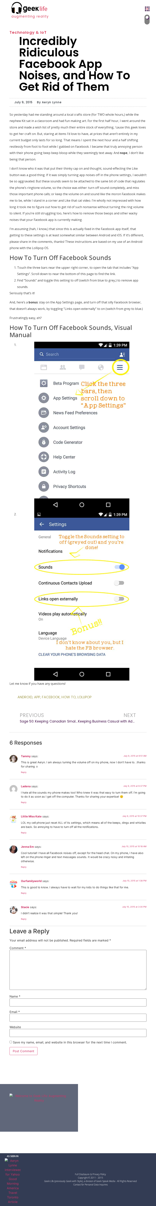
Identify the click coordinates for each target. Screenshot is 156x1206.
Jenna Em (27, 846)
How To (68, 697)
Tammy (26, 756)
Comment (18, 947)
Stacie (25, 907)
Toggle (147, 20)
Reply (23, 772)
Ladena (26, 786)
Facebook (51, 697)
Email (15, 1011)
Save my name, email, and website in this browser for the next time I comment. (70, 1042)
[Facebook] (20, 1119)
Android (25, 697)
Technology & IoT (28, 32)
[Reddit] (39, 1119)
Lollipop (84, 697)
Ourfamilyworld (31, 881)
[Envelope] (58, 1119)
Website (15, 1027)
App (37, 697)
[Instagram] (49, 1119)
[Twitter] (29, 1119)
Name (15, 996)
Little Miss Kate (31, 816)
